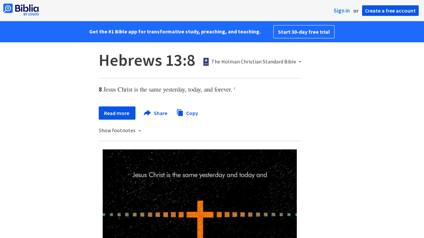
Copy (191, 113)
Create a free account (390, 10)
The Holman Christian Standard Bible (253, 62)
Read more (117, 113)
